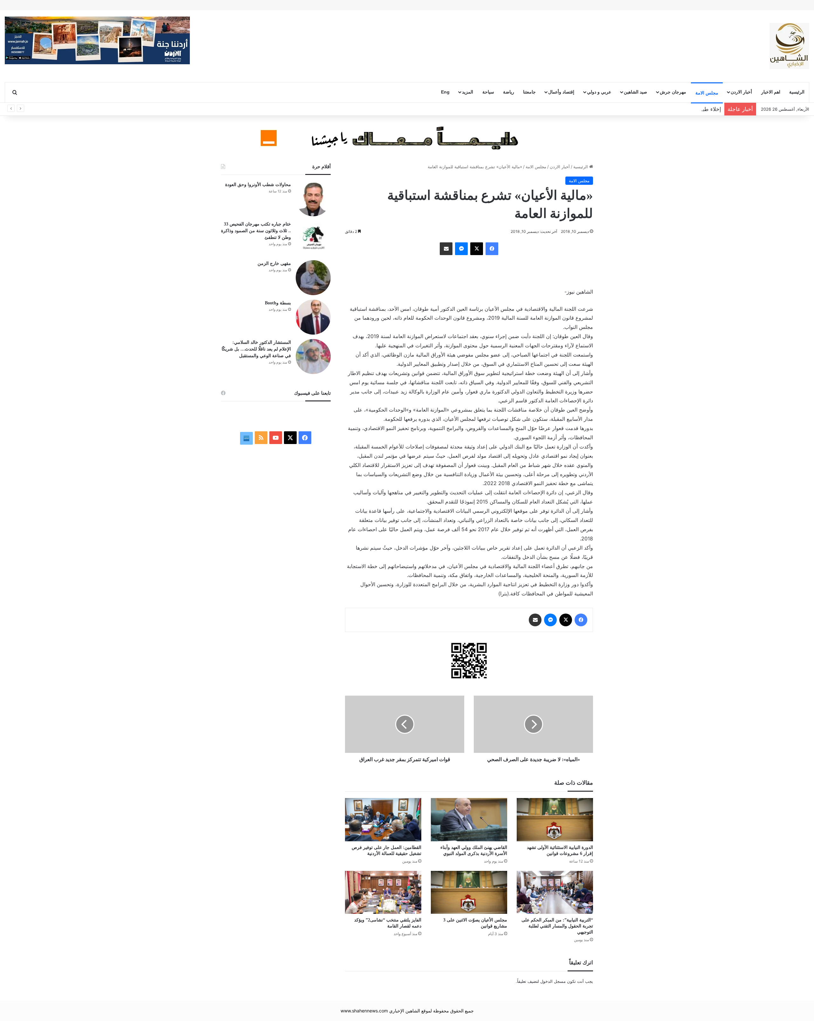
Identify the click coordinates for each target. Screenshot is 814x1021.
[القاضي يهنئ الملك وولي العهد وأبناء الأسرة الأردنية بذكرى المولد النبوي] (469, 819)
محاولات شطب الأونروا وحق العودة (258, 184)
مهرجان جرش (673, 91)
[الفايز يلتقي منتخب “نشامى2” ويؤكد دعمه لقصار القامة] (383, 892)
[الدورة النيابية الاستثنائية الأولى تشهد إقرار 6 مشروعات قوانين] (555, 819)
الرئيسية (796, 91)
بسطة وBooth (278, 303)
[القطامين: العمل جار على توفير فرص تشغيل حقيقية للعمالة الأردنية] (383, 819)
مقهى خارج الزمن (274, 263)
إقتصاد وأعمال (561, 91)
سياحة (488, 91)
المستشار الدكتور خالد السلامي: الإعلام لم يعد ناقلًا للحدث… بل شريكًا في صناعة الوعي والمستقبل (256, 349)
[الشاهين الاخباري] (789, 46)
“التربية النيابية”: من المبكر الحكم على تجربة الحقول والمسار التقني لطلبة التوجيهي (557, 926)
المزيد (467, 91)
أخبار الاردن (741, 91)
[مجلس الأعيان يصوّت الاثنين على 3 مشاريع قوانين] (469, 892)
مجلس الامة (706, 92)
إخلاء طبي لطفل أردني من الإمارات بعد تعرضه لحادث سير (654, 109)
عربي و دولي (599, 91)
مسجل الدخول (553, 981)
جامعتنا (529, 91)
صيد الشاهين (635, 91)
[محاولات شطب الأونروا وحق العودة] (313, 198)
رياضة (508, 91)
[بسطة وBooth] (313, 317)
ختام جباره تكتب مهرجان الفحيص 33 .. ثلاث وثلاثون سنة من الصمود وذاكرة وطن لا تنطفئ (256, 231)
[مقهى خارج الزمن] (313, 277)
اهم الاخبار (770, 91)
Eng (445, 91)
